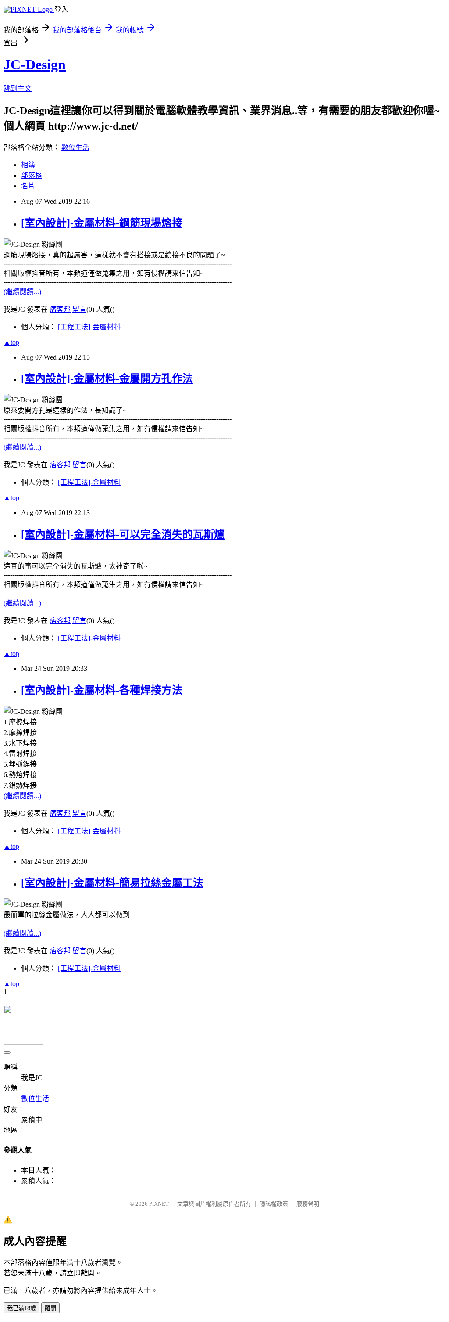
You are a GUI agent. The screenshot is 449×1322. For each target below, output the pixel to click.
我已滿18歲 (21, 1308)
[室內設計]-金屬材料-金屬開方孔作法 (107, 378)
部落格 (31, 175)
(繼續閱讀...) (22, 291)
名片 (28, 186)
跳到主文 (18, 88)
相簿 (28, 165)
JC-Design (35, 64)
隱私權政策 (274, 1203)
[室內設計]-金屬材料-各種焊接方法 (101, 690)
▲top (11, 342)
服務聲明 (307, 1203)
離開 (50, 1308)
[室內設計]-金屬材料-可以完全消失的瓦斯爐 (122, 534)
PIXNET (159, 1203)
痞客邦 (60, 309)
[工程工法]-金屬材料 (89, 327)
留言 (79, 309)
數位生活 (75, 147)
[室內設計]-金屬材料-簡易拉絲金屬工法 (112, 883)
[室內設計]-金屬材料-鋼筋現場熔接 (101, 223)
